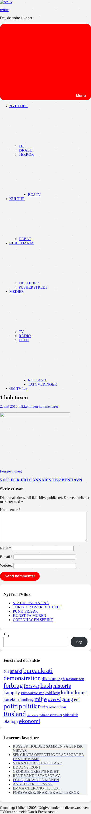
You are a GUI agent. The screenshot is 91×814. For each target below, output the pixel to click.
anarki (16, 671)
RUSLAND (37, 380)
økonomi (29, 721)
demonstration (22, 678)
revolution (57, 707)
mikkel (23, 406)
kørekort (12, 699)
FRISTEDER (29, 283)
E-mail (6, 557)
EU (21, 146)
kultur (67, 692)
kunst (81, 692)
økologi (11, 721)
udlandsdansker (50, 715)
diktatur (49, 678)
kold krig (52, 692)
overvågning (60, 699)
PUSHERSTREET (33, 287)
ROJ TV (34, 195)
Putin (43, 706)
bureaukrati (38, 670)
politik (28, 706)
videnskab (70, 715)
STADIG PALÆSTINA (31, 603)
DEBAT (25, 239)
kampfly (12, 692)
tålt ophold (32, 715)
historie (62, 686)
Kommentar (10, 510)
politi (11, 706)
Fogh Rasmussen (70, 679)
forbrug (13, 685)
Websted (6, 565)
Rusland (15, 713)
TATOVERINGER (42, 384)
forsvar (31, 686)
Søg (6, 635)
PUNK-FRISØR (25, 611)
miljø (41, 699)
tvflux (4, 10)
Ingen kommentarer (43, 406)
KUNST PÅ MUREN (29, 615)
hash (46, 685)
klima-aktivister (32, 693)
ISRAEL (25, 150)
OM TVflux (18, 388)
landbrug (27, 700)
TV (21, 332)
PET (77, 700)
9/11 (6, 671)
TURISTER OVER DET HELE (37, 607)
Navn (5, 548)
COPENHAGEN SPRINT (33, 620)
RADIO (25, 336)
